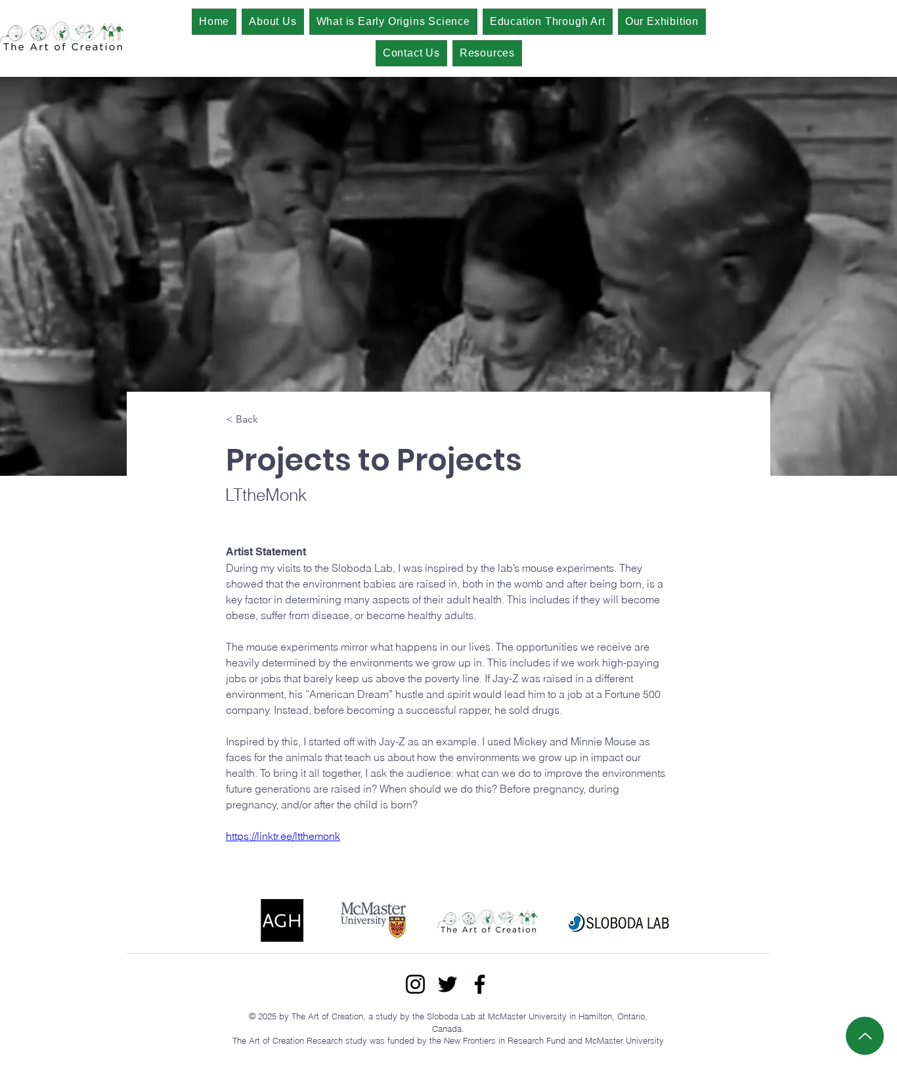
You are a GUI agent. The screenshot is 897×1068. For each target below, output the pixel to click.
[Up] (865, 1036)
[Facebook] (479, 984)
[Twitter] (447, 984)
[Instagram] (415, 984)
